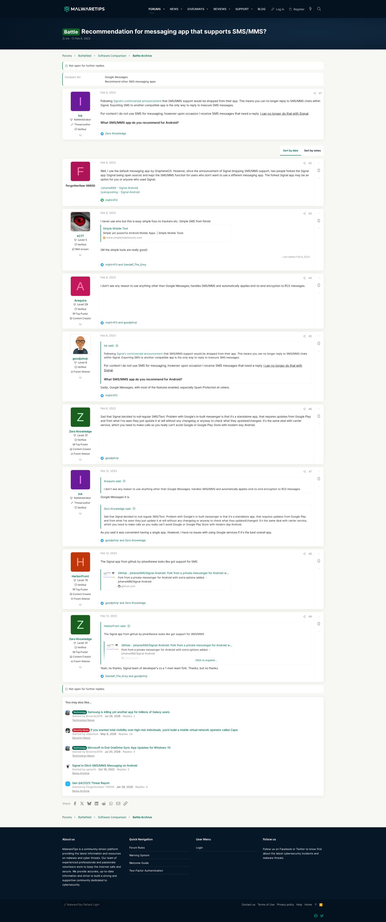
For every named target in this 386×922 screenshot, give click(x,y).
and (125, 264)
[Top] (315, 904)
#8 (310, 553)
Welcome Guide (139, 862)
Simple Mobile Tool (115, 228)
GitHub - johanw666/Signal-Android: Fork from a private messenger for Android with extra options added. (188, 573)
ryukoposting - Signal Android (120, 192)
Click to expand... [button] (206, 660)
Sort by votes (312, 150)
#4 (310, 278)
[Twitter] (322, 916)
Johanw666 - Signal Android (119, 187)
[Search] (319, 9)
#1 (320, 93)
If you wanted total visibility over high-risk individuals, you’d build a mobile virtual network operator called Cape (155, 730)
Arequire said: (112, 481)
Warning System (139, 855)
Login (199, 847)
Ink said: (109, 345)
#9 (310, 616)
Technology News (83, 720)
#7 (310, 471)
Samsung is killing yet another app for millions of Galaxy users (121, 712)
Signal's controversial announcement (137, 101)
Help (299, 904)
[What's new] (311, 9)
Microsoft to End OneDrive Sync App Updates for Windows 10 (121, 747)
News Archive (80, 773)
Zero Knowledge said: (117, 508)
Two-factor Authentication (146, 870)
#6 (310, 409)
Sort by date (290, 150)
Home (308, 904)
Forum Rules (137, 847)
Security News (81, 737)
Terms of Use (266, 904)
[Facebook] (265, 866)
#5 (310, 336)
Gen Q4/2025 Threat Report (91, 783)
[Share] (314, 93)
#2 (310, 163)
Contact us (248, 904)
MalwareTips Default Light (83, 904)
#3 (310, 213)
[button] (163, 9)
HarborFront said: (115, 626)
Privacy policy (285, 904)
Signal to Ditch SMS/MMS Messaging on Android (104, 765)
